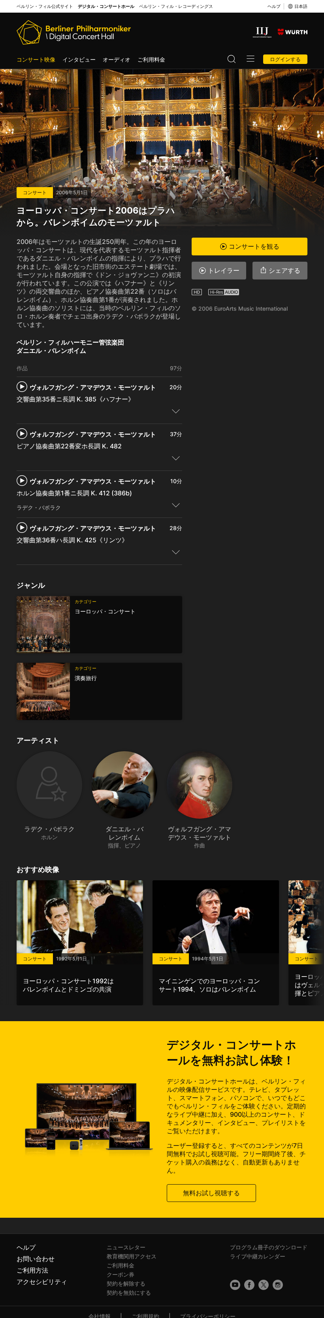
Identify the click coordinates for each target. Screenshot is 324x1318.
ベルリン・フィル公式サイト (45, 6)
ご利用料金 (151, 59)
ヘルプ (274, 6)
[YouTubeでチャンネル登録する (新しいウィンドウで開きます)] (235, 1285)
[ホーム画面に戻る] (74, 32)
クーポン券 (120, 1274)
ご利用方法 (32, 1270)
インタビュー (79, 59)
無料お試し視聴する (211, 1193)
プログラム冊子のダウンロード (268, 1247)
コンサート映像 (36, 59)
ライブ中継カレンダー (257, 1256)
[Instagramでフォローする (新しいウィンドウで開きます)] (278, 1285)
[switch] (176, 411)
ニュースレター (126, 1247)
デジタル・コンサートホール (106, 6)
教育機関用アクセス (131, 1256)
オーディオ (116, 59)
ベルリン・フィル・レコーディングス (176, 6)
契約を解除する (126, 1283)
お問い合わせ (36, 1259)
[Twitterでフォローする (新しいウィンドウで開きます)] (263, 1285)
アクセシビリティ (42, 1282)
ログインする (285, 59)
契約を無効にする (129, 1292)
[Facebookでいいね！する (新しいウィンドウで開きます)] (249, 1285)
